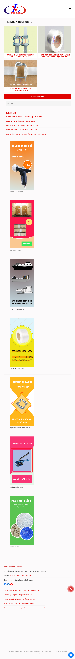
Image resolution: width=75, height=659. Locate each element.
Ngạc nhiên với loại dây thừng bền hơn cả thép (22, 125)
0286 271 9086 (15, 576)
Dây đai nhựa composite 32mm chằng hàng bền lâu (20, 56)
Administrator (28, 50)
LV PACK (19, 651)
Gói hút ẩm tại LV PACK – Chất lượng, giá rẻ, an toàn (24, 117)
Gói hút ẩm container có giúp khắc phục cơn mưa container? (26, 134)
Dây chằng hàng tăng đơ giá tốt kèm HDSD (20, 121)
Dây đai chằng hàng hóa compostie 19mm (20, 90)
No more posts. (38, 96)
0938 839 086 (27, 576)
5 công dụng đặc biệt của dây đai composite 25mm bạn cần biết (55, 56)
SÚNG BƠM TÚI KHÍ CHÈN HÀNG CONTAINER (21, 130)
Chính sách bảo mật (37, 654)
